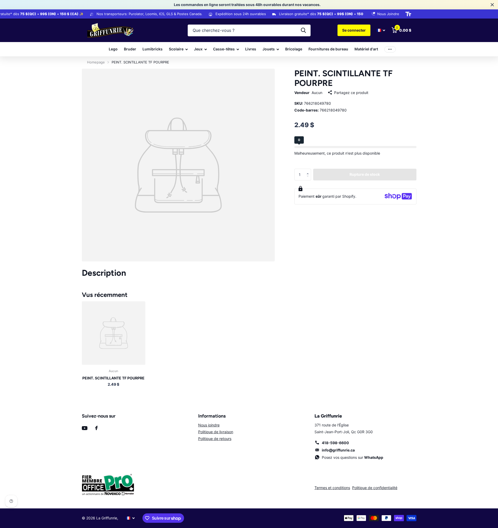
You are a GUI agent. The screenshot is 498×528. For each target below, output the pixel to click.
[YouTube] (84, 428)
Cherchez (303, 30)
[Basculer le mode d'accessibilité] (408, 14)
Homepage (96, 62)
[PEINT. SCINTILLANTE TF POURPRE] (113, 333)
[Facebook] (96, 428)
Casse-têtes (224, 49)
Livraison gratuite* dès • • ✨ (327, 14)
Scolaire (176, 49)
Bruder (130, 49)
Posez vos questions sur (352, 457)
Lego (113, 49)
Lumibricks (152, 49)
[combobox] (249, 30)
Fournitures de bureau (328, 49)
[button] (309, 170)
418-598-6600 (335, 443)
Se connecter (354, 30)
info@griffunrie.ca (338, 450)
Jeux (198, 49)
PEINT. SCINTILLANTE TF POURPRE (113, 378)
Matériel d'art (366, 49)
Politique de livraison (215, 432)
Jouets (268, 49)
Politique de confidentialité (374, 487)
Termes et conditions (332, 487)
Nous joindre (209, 425)
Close (492, 4)
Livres (250, 49)
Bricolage (293, 49)
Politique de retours (214, 438)
